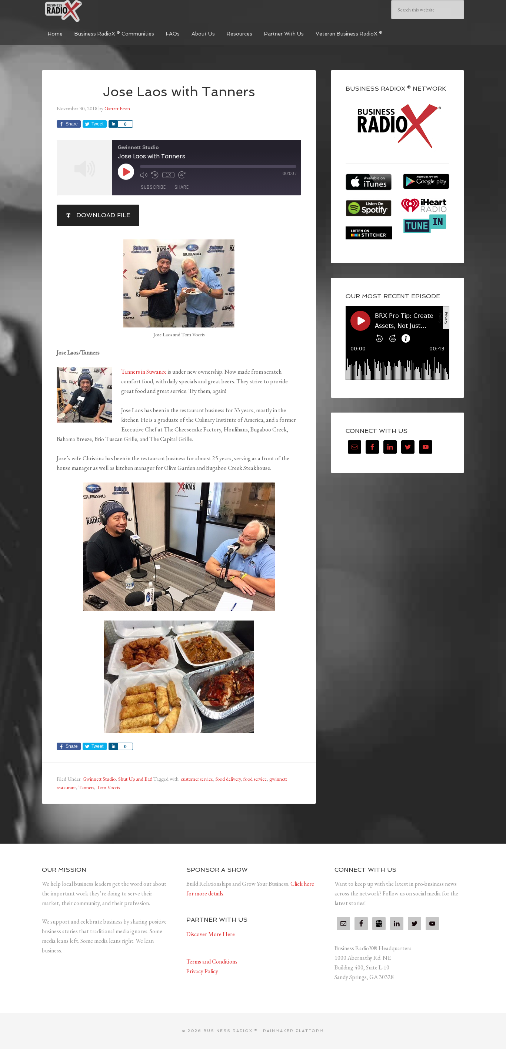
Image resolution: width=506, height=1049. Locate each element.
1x (168, 175)
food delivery (228, 779)
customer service (197, 779)
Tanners (86, 787)
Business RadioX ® (97, 11)
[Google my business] (379, 923)
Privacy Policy (202, 971)
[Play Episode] (126, 172)
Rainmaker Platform (293, 1031)
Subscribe (153, 187)
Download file (103, 215)
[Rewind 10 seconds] (155, 175)
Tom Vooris (108, 787)
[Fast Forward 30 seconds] (182, 175)
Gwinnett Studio (99, 779)
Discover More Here (210, 934)
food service (255, 779)
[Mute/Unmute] (143, 175)
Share (181, 187)
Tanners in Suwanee (144, 372)
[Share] (113, 124)
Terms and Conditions (211, 961)
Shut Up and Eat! (135, 779)
